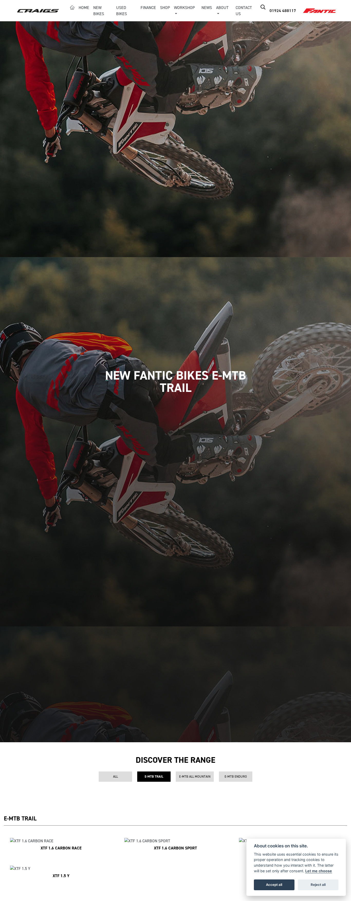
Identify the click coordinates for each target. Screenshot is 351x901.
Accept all (274, 885)
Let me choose (318, 871)
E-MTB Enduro (236, 776)
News (206, 7)
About (222, 7)
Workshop (184, 7)
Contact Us (244, 10)
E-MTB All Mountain (194, 776)
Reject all (318, 885)
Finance (148, 7)
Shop (165, 7)
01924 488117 (283, 10)
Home (84, 7)
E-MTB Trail (154, 776)
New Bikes (98, 10)
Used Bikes (121, 10)
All (115, 776)
